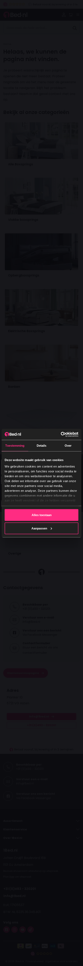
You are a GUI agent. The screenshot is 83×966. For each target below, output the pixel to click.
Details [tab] (42, 445)
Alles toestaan (42, 515)
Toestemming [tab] (14, 445)
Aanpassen (39, 528)
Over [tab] (68, 445)
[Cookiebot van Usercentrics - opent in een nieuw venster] (60, 434)
